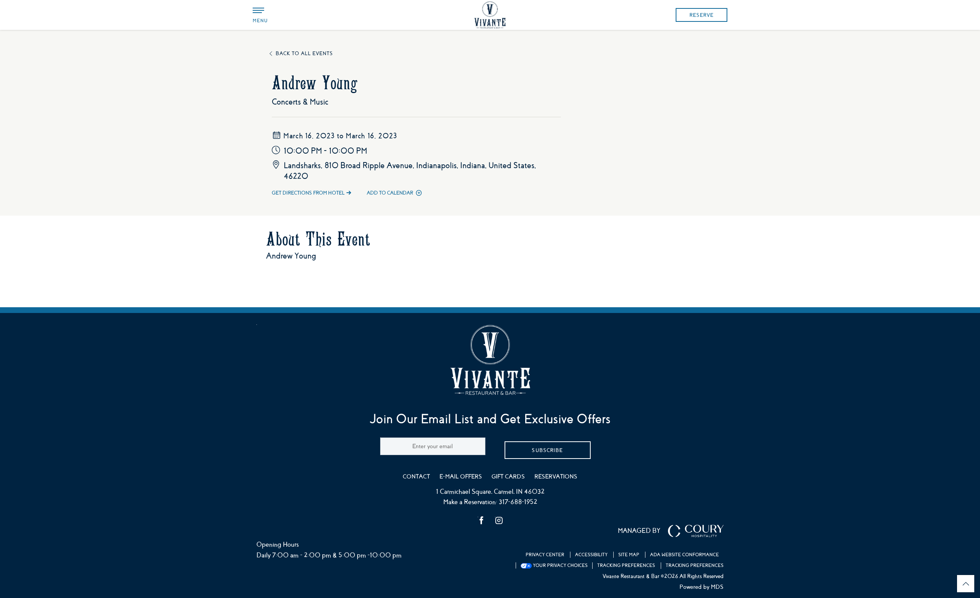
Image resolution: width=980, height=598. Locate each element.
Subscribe (547, 450)
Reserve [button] (701, 15)
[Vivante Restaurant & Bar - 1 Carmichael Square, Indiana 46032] (490, 15)
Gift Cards (508, 476)
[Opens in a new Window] (481, 521)
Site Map (628, 555)
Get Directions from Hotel (308, 193)
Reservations (555, 476)
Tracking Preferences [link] (626, 565)
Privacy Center (545, 555)
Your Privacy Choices (560, 565)
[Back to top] (965, 583)
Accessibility (591, 555)
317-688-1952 (518, 502)
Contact (416, 476)
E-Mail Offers (460, 476)
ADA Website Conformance (684, 555)
